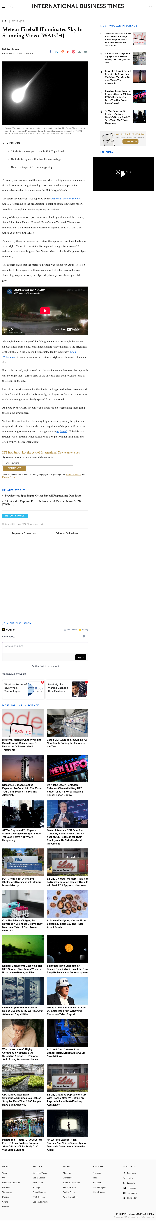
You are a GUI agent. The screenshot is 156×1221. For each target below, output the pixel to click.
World (4, 1173)
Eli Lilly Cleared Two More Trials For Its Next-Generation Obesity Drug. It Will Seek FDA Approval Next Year (67, 882)
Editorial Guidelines (67, 533)
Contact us (68, 1178)
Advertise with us (70, 1197)
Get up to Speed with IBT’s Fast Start (128, 134)
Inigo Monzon (12, 49)
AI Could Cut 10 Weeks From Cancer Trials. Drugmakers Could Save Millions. (66, 1053)
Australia (97, 1173)
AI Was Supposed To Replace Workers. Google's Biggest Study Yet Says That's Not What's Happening (118, 117)
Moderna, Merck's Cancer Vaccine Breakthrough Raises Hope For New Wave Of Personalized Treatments (118, 39)
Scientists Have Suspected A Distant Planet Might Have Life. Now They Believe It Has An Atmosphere (67, 969)
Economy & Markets (11, 1183)
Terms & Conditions (71, 1183)
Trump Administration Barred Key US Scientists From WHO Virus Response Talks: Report (66, 1011)
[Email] (79, 52)
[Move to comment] (85, 52)
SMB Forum (38, 1183)
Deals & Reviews (40, 1202)
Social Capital (39, 1178)
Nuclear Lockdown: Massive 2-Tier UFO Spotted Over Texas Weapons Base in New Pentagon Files (22, 969)
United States (99, 1192)
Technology (7, 1192)
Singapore (97, 1183)
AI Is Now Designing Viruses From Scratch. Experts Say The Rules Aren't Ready (66, 924)
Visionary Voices (40, 1173)
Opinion (5, 1207)
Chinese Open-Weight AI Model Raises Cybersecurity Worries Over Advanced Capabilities (22, 1011)
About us (67, 1173)
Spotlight (36, 1187)
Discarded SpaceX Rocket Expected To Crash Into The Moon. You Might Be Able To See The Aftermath (118, 77)
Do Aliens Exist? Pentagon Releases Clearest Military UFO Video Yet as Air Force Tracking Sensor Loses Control (118, 97)
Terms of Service (73, 474)
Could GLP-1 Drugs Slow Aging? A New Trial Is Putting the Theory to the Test (67, 743)
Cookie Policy (69, 1192)
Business (6, 1187)
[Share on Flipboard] (68, 52)
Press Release (39, 1192)
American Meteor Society (65, 198)
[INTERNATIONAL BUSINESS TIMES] (78, 6)
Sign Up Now (130, 141)
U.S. (4, 1178)
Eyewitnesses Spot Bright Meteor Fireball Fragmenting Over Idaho (43, 496)
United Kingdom (100, 1187)
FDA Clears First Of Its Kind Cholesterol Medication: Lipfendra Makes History (21, 882)
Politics (5, 1197)
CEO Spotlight (39, 1197)
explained (62, 431)
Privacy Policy (8, 477)
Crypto (5, 1202)
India (95, 1178)
